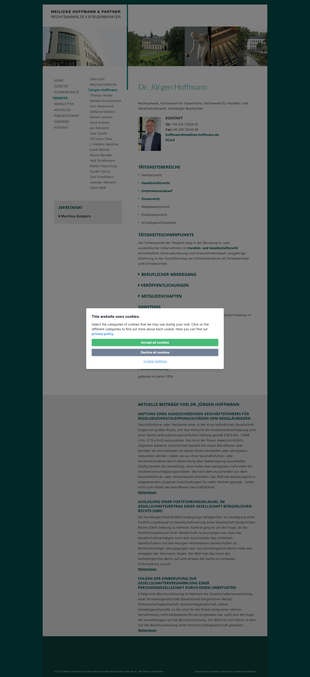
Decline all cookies (155, 352)
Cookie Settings (155, 361)
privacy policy (102, 334)
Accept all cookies (155, 342)
